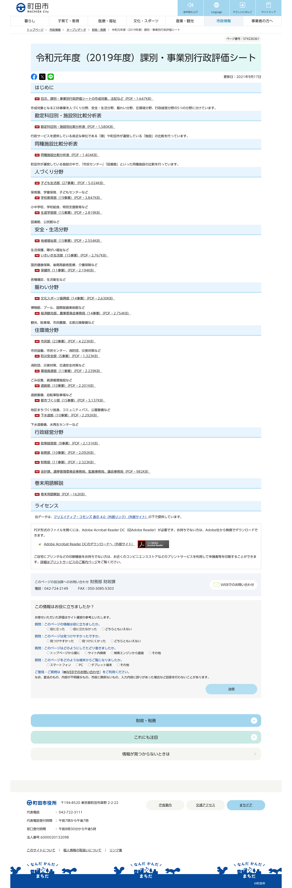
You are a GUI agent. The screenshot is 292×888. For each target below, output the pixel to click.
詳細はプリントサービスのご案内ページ (69, 562)
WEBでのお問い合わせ (237, 584)
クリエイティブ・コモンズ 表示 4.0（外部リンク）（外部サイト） (101, 516)
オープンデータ (76, 29)
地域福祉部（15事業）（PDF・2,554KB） (71, 240)
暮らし (29, 21)
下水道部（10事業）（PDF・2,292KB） (70, 415)
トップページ (35, 29)
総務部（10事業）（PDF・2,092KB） (68, 452)
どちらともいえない (118, 629)
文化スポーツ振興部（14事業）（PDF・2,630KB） (78, 298)
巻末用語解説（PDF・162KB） (64, 494)
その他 (156, 653)
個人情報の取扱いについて (82, 850)
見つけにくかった (94, 641)
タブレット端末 (101, 664)
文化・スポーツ (146, 21)
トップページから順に (65, 653)
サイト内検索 (97, 653)
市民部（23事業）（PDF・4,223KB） (68, 341)
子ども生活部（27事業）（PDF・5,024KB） (73, 183)
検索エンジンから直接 (129, 653)
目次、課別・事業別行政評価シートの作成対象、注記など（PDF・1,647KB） (97, 98)
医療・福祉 (107, 21)
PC (81, 664)
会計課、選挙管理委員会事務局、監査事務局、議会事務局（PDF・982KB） (95, 471)
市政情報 (224, 21)
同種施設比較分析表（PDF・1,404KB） (70, 155)
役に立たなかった (85, 629)
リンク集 (115, 850)
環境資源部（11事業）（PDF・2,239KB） (71, 371)
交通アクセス (205, 805)
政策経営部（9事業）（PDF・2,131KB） (70, 443)
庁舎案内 (165, 805)
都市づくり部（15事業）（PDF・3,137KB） (73, 400)
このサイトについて (41, 850)
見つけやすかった (62, 641)
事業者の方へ (262, 21)
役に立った (57, 629)
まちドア (246, 805)
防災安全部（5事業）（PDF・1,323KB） (70, 356)
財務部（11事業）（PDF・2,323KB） (68, 462)
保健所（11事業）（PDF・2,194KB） (68, 270)
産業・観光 (185, 21)
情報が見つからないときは (146, 754)
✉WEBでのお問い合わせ (81, 672)
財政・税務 (99, 29)
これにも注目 (146, 737)
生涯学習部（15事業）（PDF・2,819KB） (71, 212)
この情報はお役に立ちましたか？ (64, 607)
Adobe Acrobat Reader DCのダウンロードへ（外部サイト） (89, 544)
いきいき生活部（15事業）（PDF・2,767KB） (74, 255)
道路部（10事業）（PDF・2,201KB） (68, 385)
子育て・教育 (68, 21)
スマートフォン (60, 664)
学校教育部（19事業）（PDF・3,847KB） (71, 197)
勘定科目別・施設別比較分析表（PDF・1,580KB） (78, 126)
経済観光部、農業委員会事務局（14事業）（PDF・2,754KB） (86, 313)
